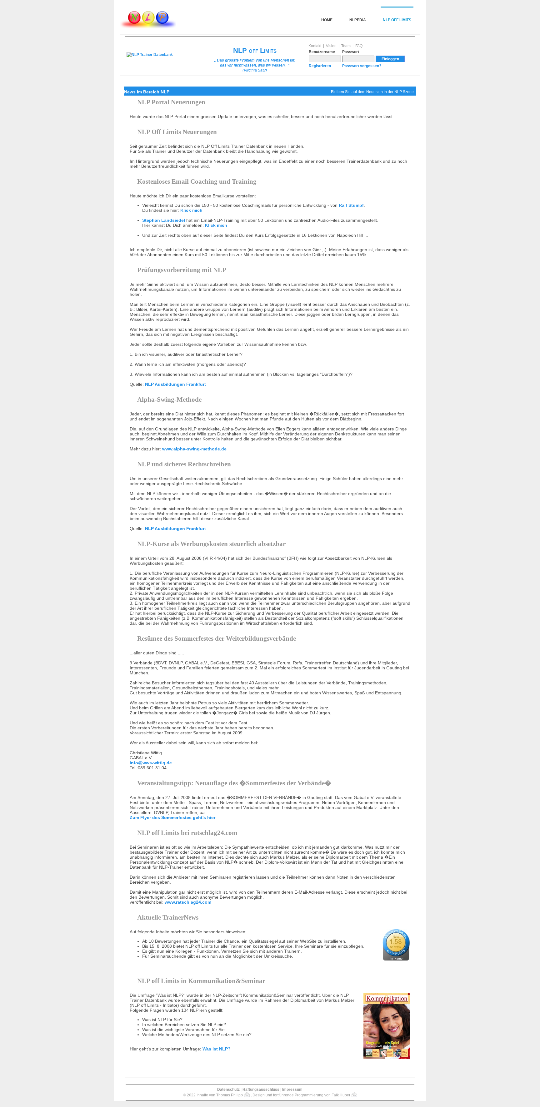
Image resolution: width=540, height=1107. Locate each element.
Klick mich (191, 210)
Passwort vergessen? (361, 66)
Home (326, 20)
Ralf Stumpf (351, 205)
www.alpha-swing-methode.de (194, 448)
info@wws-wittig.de (151, 762)
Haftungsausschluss (260, 1089)
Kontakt (314, 46)
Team (346, 46)
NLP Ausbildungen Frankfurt (175, 384)
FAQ (358, 46)
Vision (331, 46)
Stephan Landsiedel (163, 220)
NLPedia (357, 20)
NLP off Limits (397, 20)
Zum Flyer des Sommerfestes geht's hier (172, 817)
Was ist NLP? (216, 1048)
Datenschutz (228, 1089)
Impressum (292, 1089)
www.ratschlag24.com (188, 902)
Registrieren (320, 66)
